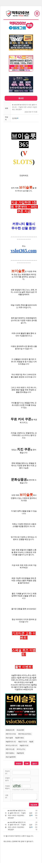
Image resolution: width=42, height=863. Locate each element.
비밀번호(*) (7, 779)
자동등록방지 (7, 787)
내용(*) (6, 796)
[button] (14, 118)
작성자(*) (7, 772)
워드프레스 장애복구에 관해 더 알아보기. (19, 841)
